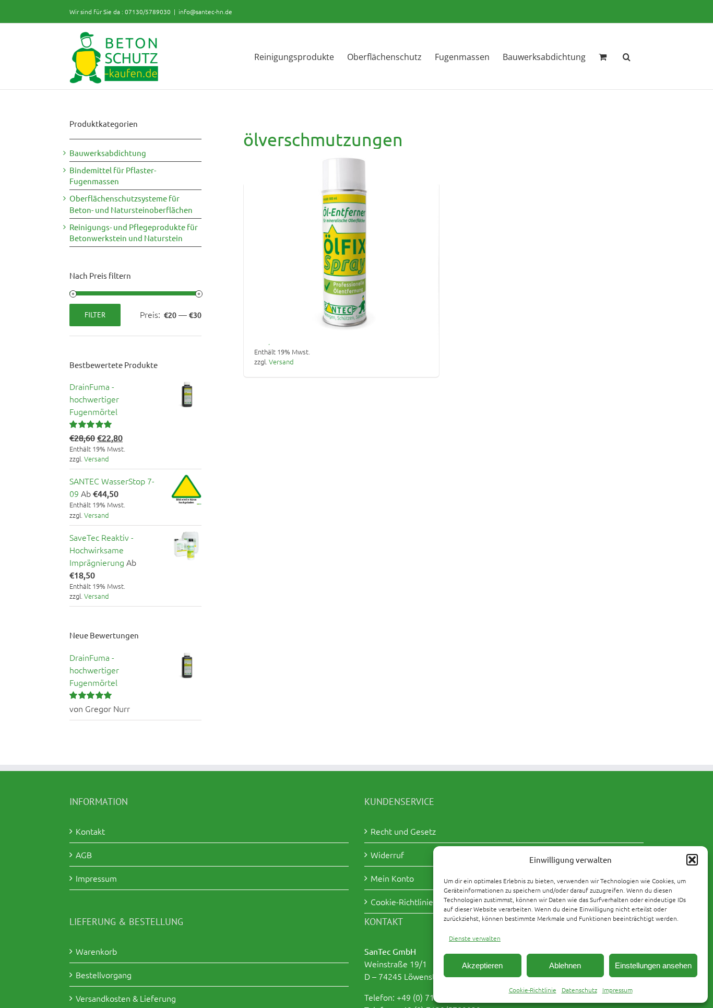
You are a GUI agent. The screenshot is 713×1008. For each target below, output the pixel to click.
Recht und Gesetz (403, 831)
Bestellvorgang (104, 974)
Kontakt (90, 831)
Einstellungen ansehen (653, 965)
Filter (95, 314)
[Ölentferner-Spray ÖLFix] (341, 246)
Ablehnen (565, 965)
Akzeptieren (482, 965)
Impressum (617, 990)
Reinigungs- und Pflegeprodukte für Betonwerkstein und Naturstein (133, 232)
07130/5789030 (148, 11)
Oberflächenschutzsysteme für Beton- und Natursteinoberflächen (131, 204)
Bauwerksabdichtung (107, 153)
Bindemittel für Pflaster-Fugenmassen (112, 175)
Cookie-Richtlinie (532, 990)
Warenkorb (96, 951)
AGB (84, 854)
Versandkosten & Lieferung (126, 998)
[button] (692, 860)
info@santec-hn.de (205, 11)
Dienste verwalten (475, 938)
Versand (281, 361)
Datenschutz (579, 990)
